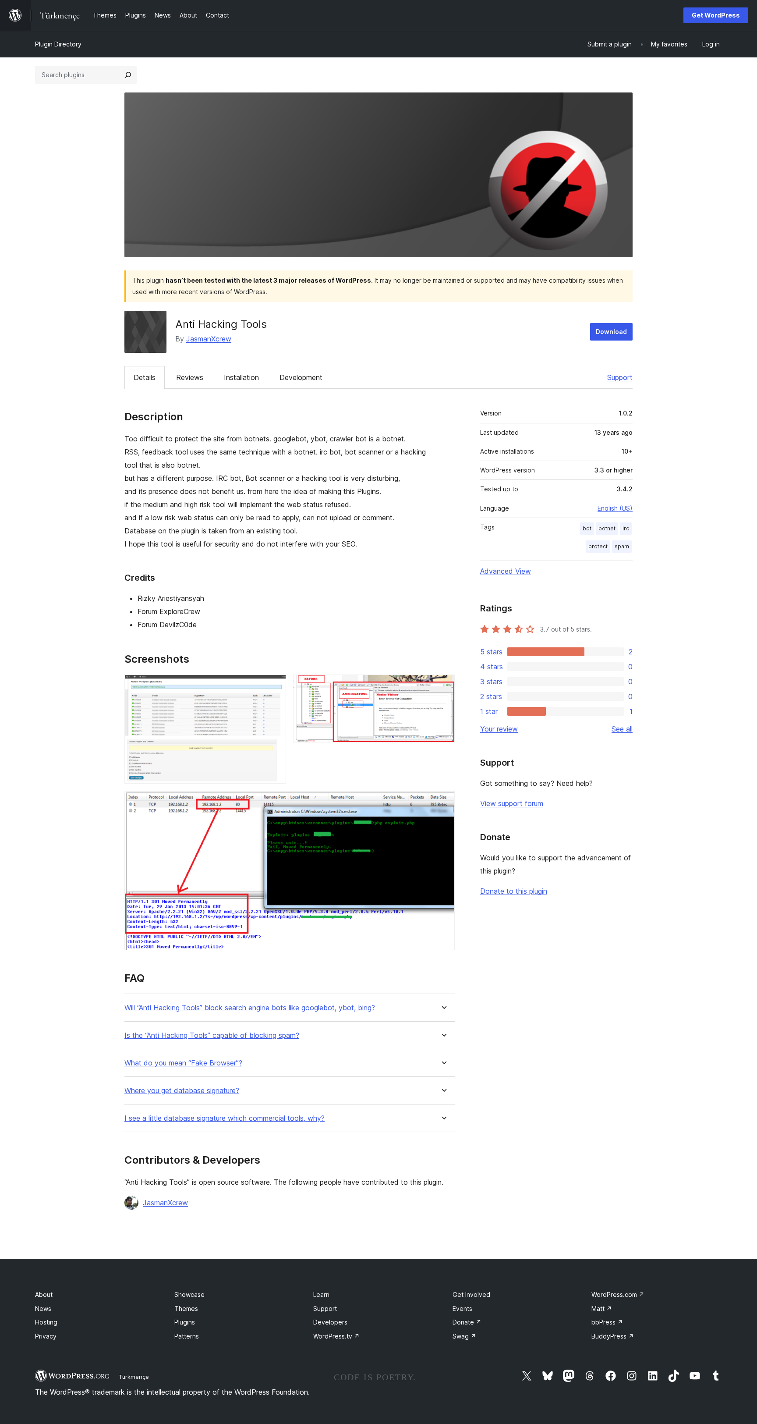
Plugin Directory (58, 44)
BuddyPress (612, 1336)
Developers (330, 1322)
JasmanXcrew (208, 338)
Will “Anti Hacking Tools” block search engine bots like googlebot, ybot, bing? (249, 1008)
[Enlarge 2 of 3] (443, 686)
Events (462, 1308)
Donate (467, 1322)
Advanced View (505, 571)
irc (626, 528)
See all (622, 728)
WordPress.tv (336, 1336)
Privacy (46, 1336)
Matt (601, 1308)
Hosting (46, 1322)
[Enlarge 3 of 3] (443, 802)
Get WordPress (716, 15)
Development (300, 377)
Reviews (189, 377)
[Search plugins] (128, 75)
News (43, 1308)
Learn (321, 1294)
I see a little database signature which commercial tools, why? (224, 1118)
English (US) (615, 508)
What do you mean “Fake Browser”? (183, 1063)
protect (598, 546)
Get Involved (471, 1294)
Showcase (189, 1294)
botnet (607, 528)
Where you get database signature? (181, 1091)
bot (587, 528)
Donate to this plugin (513, 891)
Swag (464, 1336)
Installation (241, 377)
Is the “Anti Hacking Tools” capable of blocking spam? (211, 1035)
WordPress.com (617, 1294)
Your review (499, 728)
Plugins (184, 1322)
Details (145, 377)
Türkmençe (134, 1376)
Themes (186, 1308)
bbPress (607, 1322)
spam (622, 546)
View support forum (511, 803)
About (44, 1294)
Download (611, 331)
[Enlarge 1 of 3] (274, 686)
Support (620, 377)
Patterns (186, 1336)
